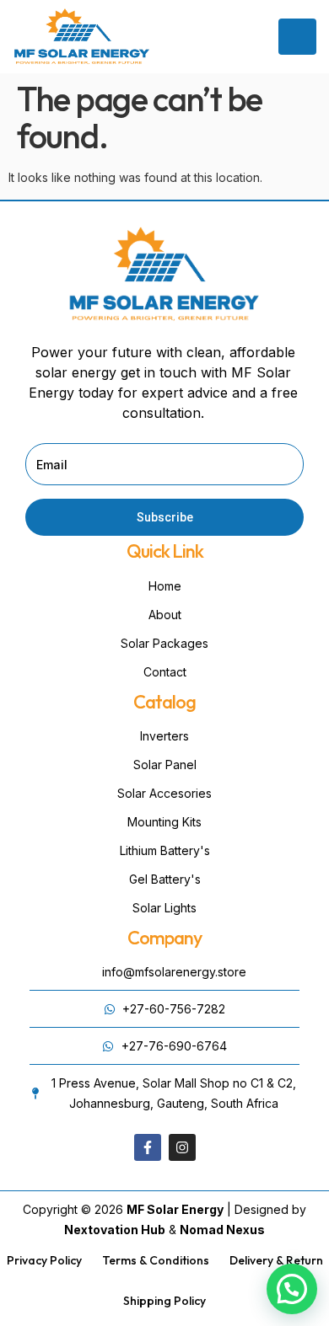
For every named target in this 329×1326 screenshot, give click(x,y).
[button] (292, 1289)
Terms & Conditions (155, 1260)
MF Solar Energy (175, 1209)
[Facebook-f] (147, 1147)
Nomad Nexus (222, 1229)
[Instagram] (182, 1147)
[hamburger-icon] (297, 37)
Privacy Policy (44, 1260)
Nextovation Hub (114, 1229)
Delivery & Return (276, 1260)
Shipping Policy (164, 1301)
